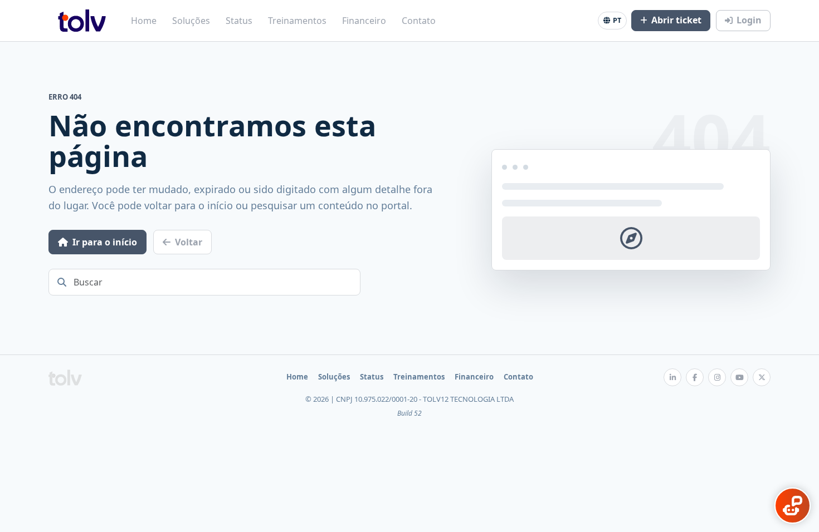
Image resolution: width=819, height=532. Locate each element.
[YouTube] (739, 377)
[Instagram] (717, 377)
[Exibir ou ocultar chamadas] (792, 505)
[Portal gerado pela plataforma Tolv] (65, 378)
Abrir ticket (676, 20)
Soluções (191, 20)
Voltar (188, 242)
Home (144, 20)
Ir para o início (104, 242)
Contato (419, 20)
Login (749, 20)
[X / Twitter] (762, 377)
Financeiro (364, 20)
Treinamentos (297, 20)
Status (239, 20)
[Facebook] (695, 377)
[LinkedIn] (672, 377)
